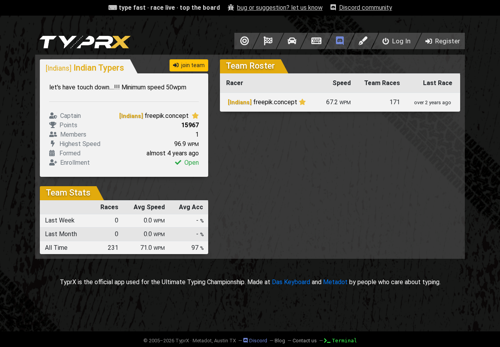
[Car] (292, 41)
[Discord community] (340, 41)
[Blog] (363, 41)
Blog (280, 340)
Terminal (344, 340)
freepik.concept (154, 115)
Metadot (335, 282)
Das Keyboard (291, 282)
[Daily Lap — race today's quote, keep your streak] (268, 41)
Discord (258, 340)
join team (192, 65)
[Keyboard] (316, 41)
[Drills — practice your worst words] (243, 41)
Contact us (305, 340)
